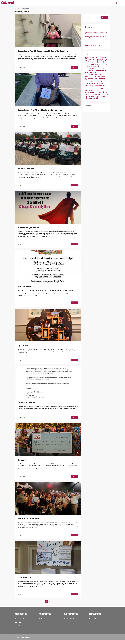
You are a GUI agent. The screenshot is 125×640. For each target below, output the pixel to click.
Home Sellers (91, 83)
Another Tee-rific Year (26, 168)
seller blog (97, 92)
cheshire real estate (93, 67)
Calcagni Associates (92, 61)
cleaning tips (88, 68)
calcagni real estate (94, 64)
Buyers (103, 59)
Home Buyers (93, 78)
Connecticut (101, 68)
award (99, 57)
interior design (101, 83)
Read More (74, 67)
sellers (104, 92)
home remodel (97, 81)
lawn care (88, 85)
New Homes (88, 88)
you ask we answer (95, 97)
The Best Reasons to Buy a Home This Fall (95, 30)
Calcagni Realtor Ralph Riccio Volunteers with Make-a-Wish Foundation (43, 51)
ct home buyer (95, 72)
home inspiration (94, 80)
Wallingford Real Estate (93, 96)
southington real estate (100, 94)
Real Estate (94, 89)
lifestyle (94, 85)
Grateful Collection (24, 577)
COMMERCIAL (85, 3)
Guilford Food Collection (26, 402)
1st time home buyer (91, 57)
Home (18, 8)
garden (87, 76)
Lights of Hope (23, 345)
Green (92, 76)
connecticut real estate (95, 71)
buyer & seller (94, 59)
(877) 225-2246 (120, 3)
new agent (101, 85)
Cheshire (103, 65)
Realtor (90, 92)
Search (104, 17)
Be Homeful (22, 460)
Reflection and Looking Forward (29, 518)
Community (94, 68)
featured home (98, 74)
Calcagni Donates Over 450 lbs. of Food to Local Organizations (40, 110)
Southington (88, 94)
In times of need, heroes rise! (28, 227)
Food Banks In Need (25, 286)
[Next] (52, 601)
